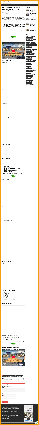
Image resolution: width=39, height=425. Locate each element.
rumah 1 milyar (28, 56)
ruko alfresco (28, 43)
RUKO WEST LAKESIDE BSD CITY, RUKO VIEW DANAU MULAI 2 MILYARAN (33, 10)
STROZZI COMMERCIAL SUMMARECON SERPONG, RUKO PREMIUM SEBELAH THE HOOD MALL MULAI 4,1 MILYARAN (33, 24)
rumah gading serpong (29, 71)
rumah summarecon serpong (30, 84)
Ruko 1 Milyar (28, 36)
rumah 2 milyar (28, 60)
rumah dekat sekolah (29, 67)
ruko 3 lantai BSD (33, 39)
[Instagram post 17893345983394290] (28, 413)
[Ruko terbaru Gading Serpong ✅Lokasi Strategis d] (25, 413)
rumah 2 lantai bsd (28, 57)
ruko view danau (19, 376)
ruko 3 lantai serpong (29, 40)
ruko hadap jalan (28, 49)
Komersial (12, 12)
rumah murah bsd (28, 78)
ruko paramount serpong (29, 50)
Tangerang (5, 13)
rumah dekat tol (28, 70)
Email (2, 395)
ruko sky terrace (5, 376)
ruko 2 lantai (33, 36)
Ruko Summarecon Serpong (12, 376)
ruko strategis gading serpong (30, 53)
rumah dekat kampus (29, 64)
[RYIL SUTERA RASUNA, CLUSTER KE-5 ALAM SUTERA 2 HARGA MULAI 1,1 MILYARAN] (27, 19)
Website (3, 397)
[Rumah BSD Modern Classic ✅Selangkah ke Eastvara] (25, 416)
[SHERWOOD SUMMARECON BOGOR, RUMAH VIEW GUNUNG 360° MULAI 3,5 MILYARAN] (27, 30)
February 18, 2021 (5, 12)
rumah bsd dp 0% (28, 63)
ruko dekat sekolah (29, 46)
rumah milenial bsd (28, 77)
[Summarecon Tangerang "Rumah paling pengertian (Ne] (31, 413)
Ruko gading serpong (29, 47)
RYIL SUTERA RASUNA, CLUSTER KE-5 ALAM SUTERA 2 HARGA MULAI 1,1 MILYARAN (33, 19)
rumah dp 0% (33, 70)
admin (8, 12)
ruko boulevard (33, 43)
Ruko (20, 12)
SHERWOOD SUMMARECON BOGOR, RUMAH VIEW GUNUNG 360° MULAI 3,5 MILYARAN (33, 30)
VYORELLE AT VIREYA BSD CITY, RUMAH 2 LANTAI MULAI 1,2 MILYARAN (33, 14)
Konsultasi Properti (7, 423)
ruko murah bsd (34, 49)
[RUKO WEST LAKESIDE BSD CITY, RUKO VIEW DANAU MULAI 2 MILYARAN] (27, 10)
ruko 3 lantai (28, 39)
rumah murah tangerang (29, 81)
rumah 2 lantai (33, 56)
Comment (3, 387)
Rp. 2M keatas (17, 12)
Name (3, 393)
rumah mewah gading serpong (30, 74)
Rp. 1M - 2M (14, 12)
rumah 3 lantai (33, 60)
